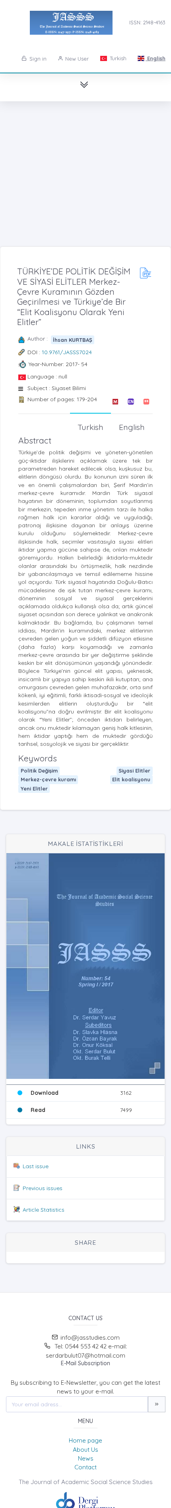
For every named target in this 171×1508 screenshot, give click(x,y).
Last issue (36, 1166)
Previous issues (42, 1188)
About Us (85, 1449)
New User (76, 58)
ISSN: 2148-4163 (147, 22)
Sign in (37, 58)
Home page (85, 1440)
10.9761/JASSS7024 (67, 352)
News (85, 1458)
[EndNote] (130, 401)
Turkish (117, 58)
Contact (85, 1467)
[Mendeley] (115, 401)
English (155, 58)
